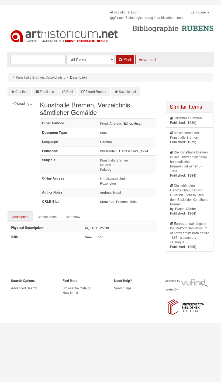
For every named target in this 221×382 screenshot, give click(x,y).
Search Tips (123, 288)
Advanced (147, 59)
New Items (70, 292)
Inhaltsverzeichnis (113, 178)
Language (199, 12)
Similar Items (47, 216)
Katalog (105, 169)
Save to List (127, 91)
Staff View (73, 216)
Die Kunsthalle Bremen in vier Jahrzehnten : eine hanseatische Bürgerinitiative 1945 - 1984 (189, 161)
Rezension (108, 183)
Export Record (95, 91)
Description (20, 216)
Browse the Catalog (77, 288)
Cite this (21, 91)
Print (69, 91)
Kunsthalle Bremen (114, 160)
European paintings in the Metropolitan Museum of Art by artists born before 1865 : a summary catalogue (189, 232)
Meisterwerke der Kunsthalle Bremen (184, 134)
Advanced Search (24, 288)
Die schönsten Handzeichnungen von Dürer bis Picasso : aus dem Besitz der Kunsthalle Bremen (189, 194)
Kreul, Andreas (111, 123)
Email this (47, 91)
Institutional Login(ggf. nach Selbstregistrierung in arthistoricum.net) (146, 15)
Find (126, 59)
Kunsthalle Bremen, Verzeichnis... (40, 77)
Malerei (105, 164)
